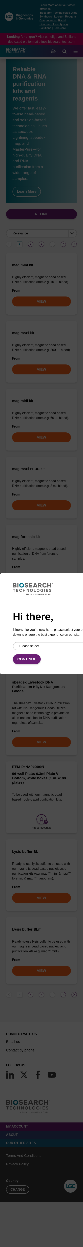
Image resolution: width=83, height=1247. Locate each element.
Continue (26, 659)
